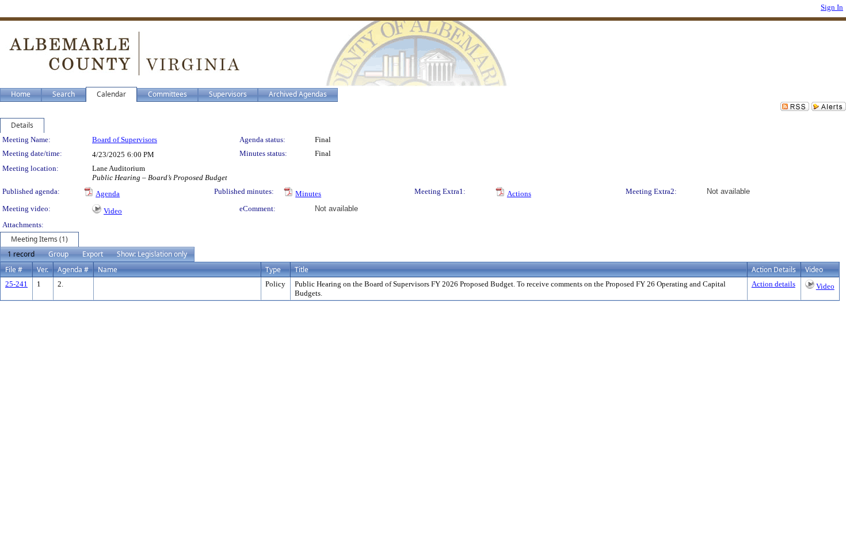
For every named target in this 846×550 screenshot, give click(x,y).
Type (273, 269)
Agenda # (73, 269)
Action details (773, 284)
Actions (519, 193)
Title (301, 269)
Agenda (108, 193)
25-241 (16, 284)
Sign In (832, 7)
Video (113, 211)
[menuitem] (21, 254)
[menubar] (97, 254)
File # (13, 269)
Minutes (308, 193)
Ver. (42, 269)
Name (107, 269)
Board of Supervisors (124, 139)
